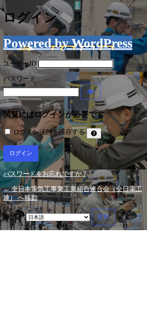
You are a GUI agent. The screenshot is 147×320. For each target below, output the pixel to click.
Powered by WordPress (67, 43)
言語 (9, 216)
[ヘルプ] (94, 133)
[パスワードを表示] (90, 91)
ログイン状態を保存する (49, 131)
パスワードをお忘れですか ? (44, 173)
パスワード (19, 78)
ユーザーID (19, 63)
